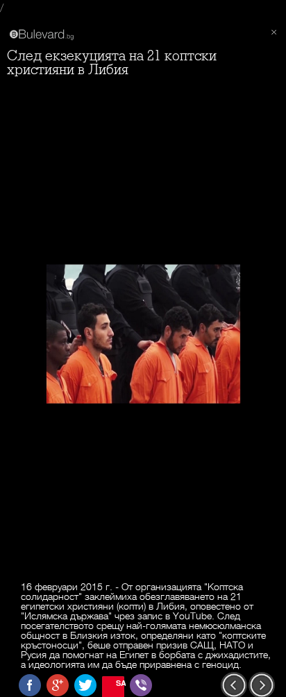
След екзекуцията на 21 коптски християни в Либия (112, 63)
